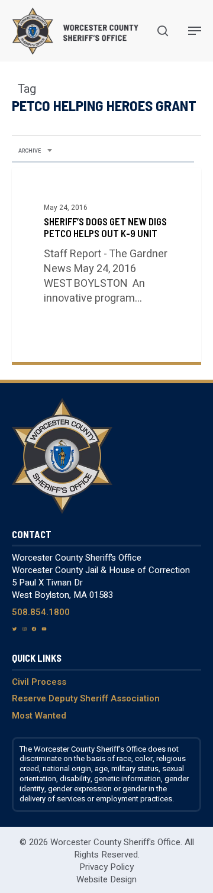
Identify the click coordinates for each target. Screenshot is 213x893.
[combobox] (35, 151)
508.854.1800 (41, 612)
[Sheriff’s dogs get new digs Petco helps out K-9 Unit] (106, 265)
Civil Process (39, 681)
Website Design (106, 879)
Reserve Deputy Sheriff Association (86, 698)
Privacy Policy (106, 866)
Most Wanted (39, 715)
